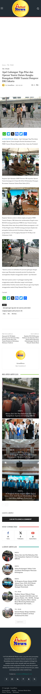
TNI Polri (14, 314)
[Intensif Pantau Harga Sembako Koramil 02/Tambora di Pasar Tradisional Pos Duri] (7, 612)
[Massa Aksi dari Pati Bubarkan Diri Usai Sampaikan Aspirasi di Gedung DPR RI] (20, 398)
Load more (20, 622)
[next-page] (6, 504)
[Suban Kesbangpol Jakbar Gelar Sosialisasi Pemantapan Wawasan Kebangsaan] (20, 439)
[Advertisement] (20, 39)
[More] (27, 92)
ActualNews (10, 85)
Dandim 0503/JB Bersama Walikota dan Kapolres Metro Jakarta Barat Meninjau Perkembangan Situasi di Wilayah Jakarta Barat (30, 339)
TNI (9, 314)
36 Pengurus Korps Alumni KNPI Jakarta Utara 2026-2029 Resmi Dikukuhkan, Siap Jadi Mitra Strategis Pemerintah (20, 496)
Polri (4, 314)
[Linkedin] (18, 679)
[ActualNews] (3, 85)
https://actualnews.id (21, 366)
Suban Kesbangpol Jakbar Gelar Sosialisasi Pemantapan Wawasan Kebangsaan (25, 570)
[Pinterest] (23, 679)
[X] (34, 679)
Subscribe (33, 532)
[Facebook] (6, 679)
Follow (20, 532)
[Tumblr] (29, 679)
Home (4, 65)
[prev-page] (3, 504)
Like (8, 532)
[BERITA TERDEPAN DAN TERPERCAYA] (20, 8)
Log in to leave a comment (20, 519)
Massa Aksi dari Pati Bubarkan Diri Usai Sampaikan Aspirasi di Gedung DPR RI (26, 557)
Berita (20, 411)
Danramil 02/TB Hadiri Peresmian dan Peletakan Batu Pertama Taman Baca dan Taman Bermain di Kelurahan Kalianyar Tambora (10, 339)
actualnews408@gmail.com (24, 674)
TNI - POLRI (10, 65)
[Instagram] (12, 679)
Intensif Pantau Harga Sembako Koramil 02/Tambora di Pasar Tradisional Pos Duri (25, 613)
